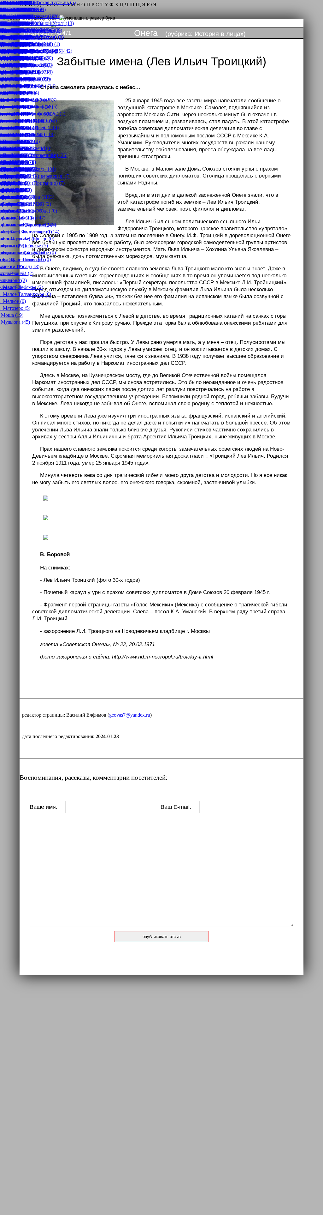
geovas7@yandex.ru (129, 715)
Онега (146, 33)
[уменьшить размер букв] (87, 18)
